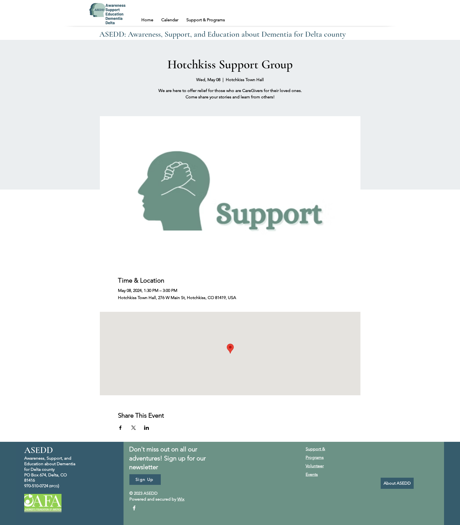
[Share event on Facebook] (120, 428)
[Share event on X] (133, 428)
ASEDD (38, 450)
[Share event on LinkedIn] (146, 428)
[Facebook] (134, 508)
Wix (180, 499)
